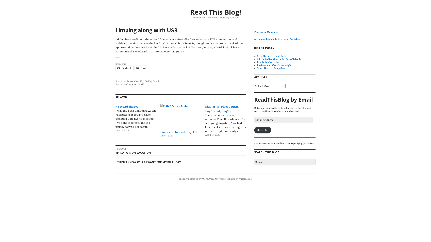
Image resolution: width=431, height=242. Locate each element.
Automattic (245, 178)
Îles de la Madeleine (268, 62)
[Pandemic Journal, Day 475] (180, 116)
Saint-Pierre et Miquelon (271, 68)
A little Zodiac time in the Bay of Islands (279, 59)
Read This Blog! (215, 12)
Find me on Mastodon (266, 32)
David (156, 81)
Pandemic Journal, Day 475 (178, 132)
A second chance (126, 106)
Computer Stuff (135, 84)
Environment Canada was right (274, 65)
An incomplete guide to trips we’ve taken (277, 39)
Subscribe (262, 130)
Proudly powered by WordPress (196, 178)
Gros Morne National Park (271, 56)
